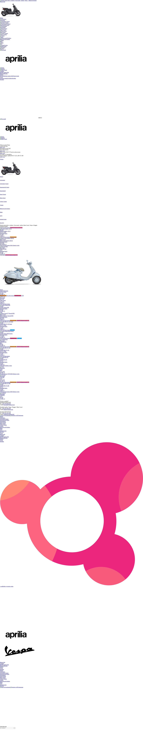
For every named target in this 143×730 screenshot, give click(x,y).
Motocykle (2, 1)
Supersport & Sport (4, 420)
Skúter (1, 416)
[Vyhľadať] (14, 728)
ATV (1, 429)
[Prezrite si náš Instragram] (16, 415)
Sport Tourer (3, 422)
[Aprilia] (16, 66)
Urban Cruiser (3, 425)
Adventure (2, 417)
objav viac (2, 147)
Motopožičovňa (3, 73)
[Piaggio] (2, 69)
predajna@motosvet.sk (9, 414)
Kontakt (2, 79)
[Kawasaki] (3, 50)
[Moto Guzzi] (3, 70)
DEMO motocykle (4, 72)
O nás (1, 77)
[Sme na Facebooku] (5, 415)
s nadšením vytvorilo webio (6, 586)
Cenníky (2, 71)
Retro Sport (2, 423)
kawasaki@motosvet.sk (9, 404)
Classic (1, 426)
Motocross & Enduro (5, 427)
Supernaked (3, 421)
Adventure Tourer (4, 419)
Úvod (1, 433)
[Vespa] (2, 67)
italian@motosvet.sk (8, 409)
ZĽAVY (2, 432)
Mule (1, 428)
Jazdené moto (3, 431)
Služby (1, 74)
